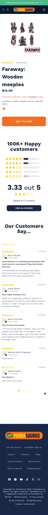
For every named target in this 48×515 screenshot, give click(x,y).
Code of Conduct (14, 461)
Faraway (32, 97)
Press (38, 454)
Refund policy (21, 497)
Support (11, 454)
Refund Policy (34, 461)
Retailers (25, 454)
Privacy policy (36, 497)
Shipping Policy (34, 468)
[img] (8, 252)
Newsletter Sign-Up (33, 447)
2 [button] (22, 390)
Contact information (25, 504)
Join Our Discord (13, 447)
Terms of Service (14, 468)
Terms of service (16, 500)
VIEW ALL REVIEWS (24, 208)
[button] (3, 9)
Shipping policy (34, 500)
